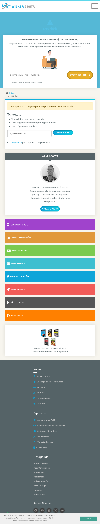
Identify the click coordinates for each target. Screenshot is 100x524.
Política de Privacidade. (34, 82)
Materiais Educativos (47, 431)
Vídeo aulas (39, 494)
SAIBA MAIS (48, 208)
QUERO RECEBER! (79, 75)
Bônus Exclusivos (45, 442)
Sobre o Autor (43, 376)
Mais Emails (38, 477)
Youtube (41, 392)
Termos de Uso (44, 398)
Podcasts (17, 315)
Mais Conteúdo (19, 224)
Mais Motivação (19, 276)
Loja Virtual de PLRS (46, 420)
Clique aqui (16, 142)
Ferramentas (43, 436)
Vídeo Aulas (17, 302)
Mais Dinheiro (19, 250)
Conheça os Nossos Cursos (50, 381)
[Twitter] (55, 510)
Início (12, 93)
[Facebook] (35, 510)
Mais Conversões (21, 237)
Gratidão (41, 387)
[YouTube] (42, 510)
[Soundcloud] (62, 510)
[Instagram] (49, 510)
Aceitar (88, 518)
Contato (41, 403)
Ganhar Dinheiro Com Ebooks (51, 425)
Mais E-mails (18, 263)
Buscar (62, 132)
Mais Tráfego (18, 289)
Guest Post (41, 447)
